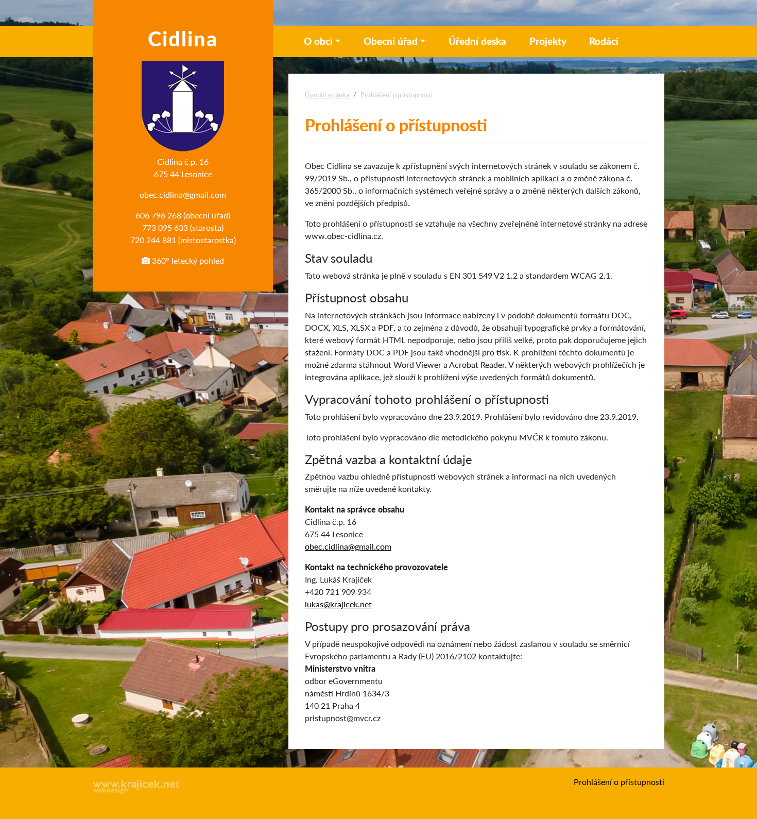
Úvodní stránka (327, 94)
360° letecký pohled (187, 260)
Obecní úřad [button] (391, 41)
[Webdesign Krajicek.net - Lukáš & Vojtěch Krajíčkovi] (136, 787)
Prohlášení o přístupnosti (619, 782)
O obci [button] (318, 41)
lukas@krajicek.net (338, 604)
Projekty (547, 41)
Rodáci (603, 41)
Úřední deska (477, 41)
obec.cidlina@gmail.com (183, 194)
